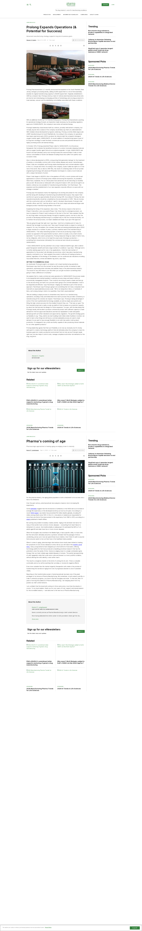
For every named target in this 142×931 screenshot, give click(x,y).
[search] (30, 5)
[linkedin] (53, 45)
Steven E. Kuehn (31, 40)
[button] (27, 5)
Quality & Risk (94, 14)
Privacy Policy (48, 927)
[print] (84, 45)
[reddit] (58, 45)
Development (57, 14)
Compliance (84, 14)
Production (47, 14)
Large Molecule (30, 22)
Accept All (134, 927)
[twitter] (55, 45)
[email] (61, 45)
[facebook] (50, 45)
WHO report (35, 513)
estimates (33, 508)
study (28, 519)
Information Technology (70, 14)
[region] (71, 928)
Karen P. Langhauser (32, 450)
